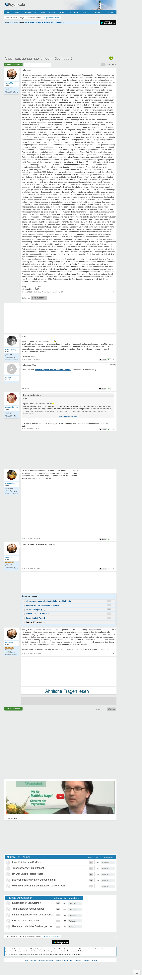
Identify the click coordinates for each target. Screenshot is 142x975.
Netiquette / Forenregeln (82, 960)
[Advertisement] (68, 671)
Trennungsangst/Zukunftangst (28, 867)
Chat (62, 12)
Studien (85, 12)
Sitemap (94, 960)
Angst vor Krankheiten (52, 936)
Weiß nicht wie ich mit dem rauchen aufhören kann (39, 885)
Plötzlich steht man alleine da (27, 920)
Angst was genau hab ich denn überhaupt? (38, 58)
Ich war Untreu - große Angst (27, 873)
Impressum (41, 960)
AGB (71, 960)
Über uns (33, 960)
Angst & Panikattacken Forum (30, 936)
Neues (17, 12)
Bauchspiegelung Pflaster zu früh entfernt (34, 879)
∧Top (137, 972)
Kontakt (26, 960)
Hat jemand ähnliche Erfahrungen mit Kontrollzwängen (41, 926)
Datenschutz (50, 960)
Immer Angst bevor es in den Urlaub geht (34, 914)
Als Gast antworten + (13, 64)
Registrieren (98, 12)
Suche (42, 12)
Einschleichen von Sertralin (26, 862)
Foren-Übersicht (11, 936)
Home (9, 12)
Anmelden (110, 12)
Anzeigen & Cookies (62, 960)
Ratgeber (52, 12)
